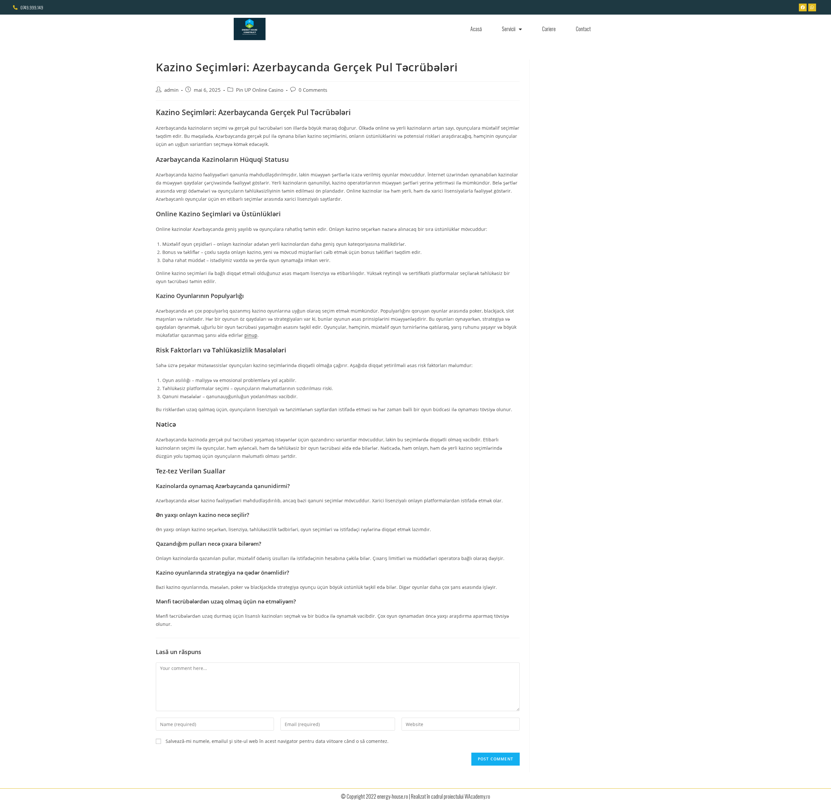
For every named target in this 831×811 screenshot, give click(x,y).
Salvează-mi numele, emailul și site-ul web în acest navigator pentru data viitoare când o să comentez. (277, 741)
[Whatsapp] (812, 7)
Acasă (476, 29)
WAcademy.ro (477, 796)
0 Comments (313, 90)
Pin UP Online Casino (259, 90)
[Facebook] (803, 7)
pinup (250, 335)
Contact (583, 29)
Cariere (549, 29)
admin (171, 90)
